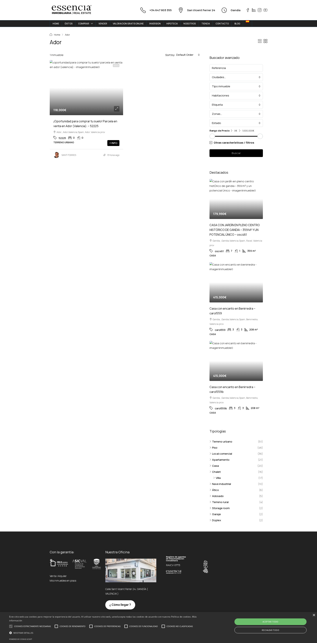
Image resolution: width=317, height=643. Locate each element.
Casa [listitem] (215, 466)
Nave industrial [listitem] (221, 484)
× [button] (313, 615)
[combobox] (188, 55)
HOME (56, 23)
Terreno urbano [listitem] (222, 441)
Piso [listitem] (214, 448)
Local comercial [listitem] (222, 454)
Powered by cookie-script (20, 639)
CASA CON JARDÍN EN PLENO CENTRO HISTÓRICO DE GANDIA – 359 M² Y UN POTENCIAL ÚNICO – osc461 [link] (234, 230)
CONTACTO (222, 23)
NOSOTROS (189, 23)
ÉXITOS (68, 23)
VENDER (103, 23)
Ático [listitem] (215, 490)
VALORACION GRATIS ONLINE (128, 23)
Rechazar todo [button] (270, 630)
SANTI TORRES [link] (68, 155)
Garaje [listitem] (216, 514)
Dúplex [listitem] (216, 520)
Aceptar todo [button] (270, 621)
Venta (116, 65)
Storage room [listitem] (221, 508)
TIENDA (205, 23)
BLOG (237, 23)
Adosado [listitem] (218, 496)
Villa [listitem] (218, 478)
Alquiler (62, 576)
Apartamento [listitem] (220, 460)
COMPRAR (83, 23)
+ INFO (113, 143)
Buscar (236, 153)
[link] (86, 87)
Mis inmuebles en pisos (63, 580)
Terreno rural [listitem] (220, 502)
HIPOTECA (172, 23)
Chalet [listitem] (216, 472)
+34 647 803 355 (161, 10)
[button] (260, 41)
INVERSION (155, 23)
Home (57, 34)
